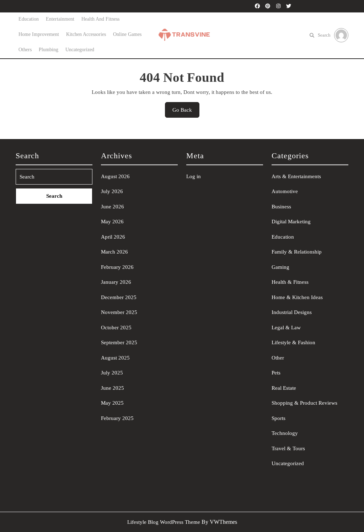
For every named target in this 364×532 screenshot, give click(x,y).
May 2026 (112, 221)
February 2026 (117, 267)
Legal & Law (286, 327)
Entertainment (60, 19)
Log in (193, 176)
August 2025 (115, 358)
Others (25, 49)
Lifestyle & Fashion (293, 342)
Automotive (285, 191)
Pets (276, 373)
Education (28, 19)
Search (324, 35)
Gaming (280, 267)
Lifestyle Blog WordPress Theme (163, 522)
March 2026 (114, 252)
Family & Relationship (297, 252)
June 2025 (112, 388)
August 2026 (115, 176)
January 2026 (116, 282)
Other (278, 358)
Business (281, 206)
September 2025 (119, 342)
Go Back (185, 112)
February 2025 (117, 418)
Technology (285, 433)
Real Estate (284, 388)
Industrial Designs (292, 312)
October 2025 (116, 327)
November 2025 (119, 312)
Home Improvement (38, 34)
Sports (278, 418)
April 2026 (113, 237)
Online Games (127, 34)
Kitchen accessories (86, 34)
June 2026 (112, 206)
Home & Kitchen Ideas (297, 297)
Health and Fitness (100, 19)
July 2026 (112, 191)
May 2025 (112, 403)
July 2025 (112, 373)
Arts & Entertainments (296, 176)
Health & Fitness (290, 282)
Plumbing (48, 49)
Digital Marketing (291, 221)
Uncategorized (79, 49)
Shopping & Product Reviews (304, 403)
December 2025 (118, 297)
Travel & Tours (288, 448)
